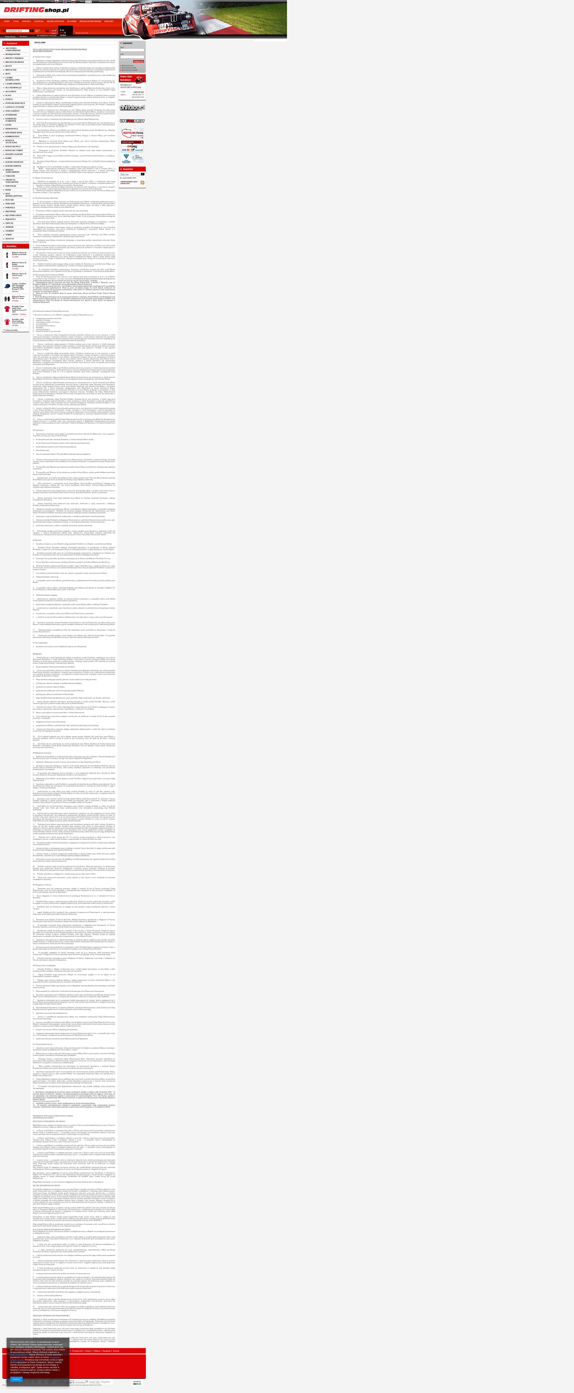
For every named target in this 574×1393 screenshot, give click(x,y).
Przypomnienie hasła (129, 68)
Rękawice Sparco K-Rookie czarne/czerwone (19, 264)
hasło (122, 54)
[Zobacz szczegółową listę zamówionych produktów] (51, 33)
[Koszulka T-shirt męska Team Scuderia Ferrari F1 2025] (7, 309)
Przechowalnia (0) (82, 33)
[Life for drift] (132, 121)
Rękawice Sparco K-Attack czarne (19, 274)
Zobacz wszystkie (12, 330)
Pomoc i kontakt (22, 1)
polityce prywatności (19, 1355)
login (122, 47)
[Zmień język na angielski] (63, 2)
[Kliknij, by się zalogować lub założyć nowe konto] (132, 42)
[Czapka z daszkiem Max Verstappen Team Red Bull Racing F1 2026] (7, 286)
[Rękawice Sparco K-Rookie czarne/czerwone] (7, 265)
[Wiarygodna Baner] (132, 158)
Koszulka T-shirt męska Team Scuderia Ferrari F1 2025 (19, 309)
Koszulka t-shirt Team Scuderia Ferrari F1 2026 (18, 321)
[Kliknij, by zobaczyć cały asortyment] (15, 43)
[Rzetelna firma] (132, 133)
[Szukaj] (32, 31)
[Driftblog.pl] (132, 108)
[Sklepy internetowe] (137, 1383)
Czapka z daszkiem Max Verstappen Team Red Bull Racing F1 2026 (19, 286)
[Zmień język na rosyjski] (71, 2)
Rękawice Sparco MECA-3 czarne (18, 297)
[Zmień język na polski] (55, 2)
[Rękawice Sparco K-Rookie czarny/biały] (7, 255)
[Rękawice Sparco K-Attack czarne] (7, 276)
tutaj (139, 87)
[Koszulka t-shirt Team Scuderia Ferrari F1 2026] (7, 321)
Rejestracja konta (127, 65)
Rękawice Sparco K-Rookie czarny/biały (19, 253)
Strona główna (9, 1)
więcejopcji (37, 30)
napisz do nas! (139, 92)
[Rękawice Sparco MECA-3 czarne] (7, 299)
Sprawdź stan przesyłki (130, 70)
